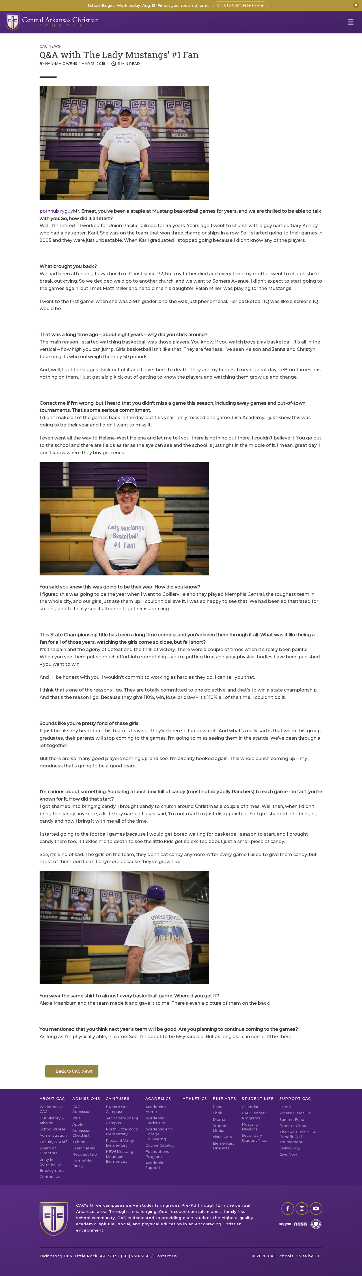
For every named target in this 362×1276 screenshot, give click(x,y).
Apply (77, 1124)
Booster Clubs (292, 1126)
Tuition (78, 1142)
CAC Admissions (83, 1109)
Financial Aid (84, 1148)
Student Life (258, 1098)
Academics (158, 1098)
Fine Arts (224, 1098)
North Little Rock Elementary (122, 1131)
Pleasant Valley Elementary (120, 1142)
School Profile (53, 1129)
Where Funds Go (295, 1113)
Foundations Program (157, 1153)
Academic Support (154, 1165)
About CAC (52, 1098)
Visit (76, 1118)
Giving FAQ (289, 1148)
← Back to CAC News (72, 1071)
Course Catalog (159, 1145)
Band (218, 1107)
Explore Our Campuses (117, 1109)
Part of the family (82, 1163)
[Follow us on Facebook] (287, 1208)
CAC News (50, 46)
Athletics (195, 1098)
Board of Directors (48, 1150)
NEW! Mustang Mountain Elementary (119, 1156)
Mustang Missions (250, 1126)
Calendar (250, 1107)
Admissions (86, 1098)
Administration (53, 1135)
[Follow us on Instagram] (302, 1208)
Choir (217, 1113)
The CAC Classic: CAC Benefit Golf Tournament (298, 1137)
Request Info (84, 1154)
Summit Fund (291, 1119)
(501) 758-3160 (135, 1256)
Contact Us (50, 1177)
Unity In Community (50, 1161)
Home (285, 1107)
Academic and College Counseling (158, 1134)
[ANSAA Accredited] (316, 1224)
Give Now (288, 1154)
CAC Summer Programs (254, 1115)
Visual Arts (222, 1137)
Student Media (220, 1128)
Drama (219, 1119)
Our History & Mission (52, 1120)
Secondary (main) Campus (122, 1120)
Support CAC (295, 1098)
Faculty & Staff (53, 1142)
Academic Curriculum (155, 1120)
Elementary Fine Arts (223, 1145)
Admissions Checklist (83, 1133)
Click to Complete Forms (240, 5)
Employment (52, 1170)
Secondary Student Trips (254, 1137)
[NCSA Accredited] (300, 1224)
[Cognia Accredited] (285, 1224)
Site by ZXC (310, 1256)
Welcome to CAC (51, 1109)
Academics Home (155, 1109)
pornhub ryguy (56, 211)
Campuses (118, 1098)
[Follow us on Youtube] (316, 1208)
